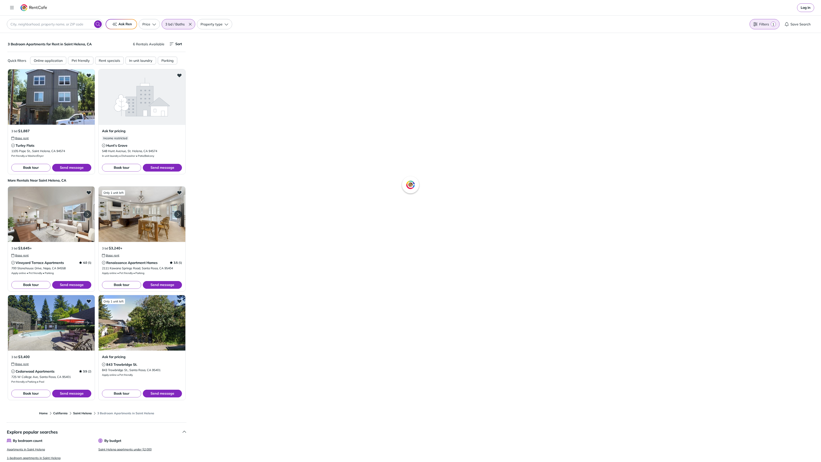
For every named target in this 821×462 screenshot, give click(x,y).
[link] (805, 7)
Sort (178, 44)
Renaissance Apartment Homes (132, 263)
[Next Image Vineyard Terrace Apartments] (87, 214)
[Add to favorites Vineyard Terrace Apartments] (89, 192)
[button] (190, 24)
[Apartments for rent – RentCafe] (34, 7)
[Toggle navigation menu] (12, 8)
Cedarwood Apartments (35, 371)
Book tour (31, 167)
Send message (72, 167)
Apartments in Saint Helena (26, 449)
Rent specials (109, 60)
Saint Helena (82, 413)
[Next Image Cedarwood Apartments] (87, 323)
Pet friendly (81, 60)
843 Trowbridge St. (121, 364)
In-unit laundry (140, 60)
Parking (167, 60)
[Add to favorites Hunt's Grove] (179, 75)
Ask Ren (125, 24)
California (60, 413)
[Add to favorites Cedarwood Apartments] (89, 301)
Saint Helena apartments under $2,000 (125, 449)
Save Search (800, 24)
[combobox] (55, 24)
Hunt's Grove (116, 145)
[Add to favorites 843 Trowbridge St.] (179, 301)
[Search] (98, 24)
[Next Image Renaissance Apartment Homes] (178, 214)
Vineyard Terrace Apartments (40, 263)
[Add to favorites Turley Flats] (89, 75)
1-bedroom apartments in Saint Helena (34, 458)
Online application (48, 60)
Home (43, 413)
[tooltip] (20, 138)
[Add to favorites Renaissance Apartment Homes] (179, 192)
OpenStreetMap (525, 449)
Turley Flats (25, 145)
